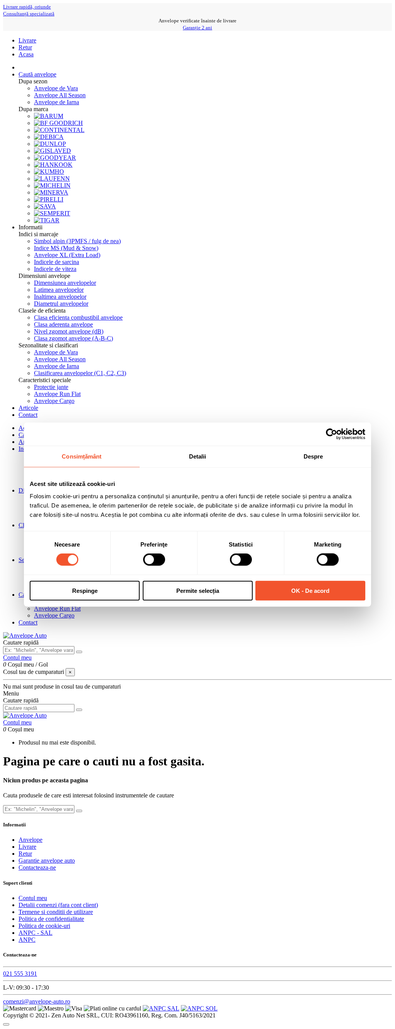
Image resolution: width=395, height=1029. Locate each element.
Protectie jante (51, 387)
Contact (28, 622)
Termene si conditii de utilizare (56, 912)
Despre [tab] (313, 456)
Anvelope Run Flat (57, 394)
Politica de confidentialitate (51, 919)
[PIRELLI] (48, 199)
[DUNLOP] (50, 143)
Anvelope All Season (60, 95)
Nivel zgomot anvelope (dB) (68, 331)
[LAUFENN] (52, 178)
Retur (25, 47)
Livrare (27, 40)
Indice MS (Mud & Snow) (66, 248)
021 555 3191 (20, 973)
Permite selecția (197, 590)
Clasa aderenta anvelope (63, 324)
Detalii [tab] (197, 456)
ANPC (27, 939)
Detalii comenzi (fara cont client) (58, 905)
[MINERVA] (51, 192)
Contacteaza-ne (37, 867)
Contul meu (33, 898)
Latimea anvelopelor (59, 289)
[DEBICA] (49, 137)
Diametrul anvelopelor (61, 303)
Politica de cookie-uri (44, 925)
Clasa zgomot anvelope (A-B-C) (73, 338)
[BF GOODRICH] (58, 123)
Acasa (26, 54)
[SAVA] (45, 206)
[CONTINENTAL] (59, 130)
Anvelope (30, 839)
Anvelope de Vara (56, 88)
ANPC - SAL (35, 932)
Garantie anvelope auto (47, 860)
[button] (30, 227)
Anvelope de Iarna (56, 102)
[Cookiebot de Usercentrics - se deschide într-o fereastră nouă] (331, 434)
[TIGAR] (46, 220)
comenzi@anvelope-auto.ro (36, 1001)
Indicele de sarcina (56, 262)
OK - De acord (310, 590)
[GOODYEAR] (55, 157)
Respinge (85, 590)
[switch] (154, 559)
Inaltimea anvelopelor (60, 296)
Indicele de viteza (55, 269)
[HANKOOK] (53, 164)
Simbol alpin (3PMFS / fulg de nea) (77, 241)
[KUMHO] (49, 171)
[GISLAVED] (52, 150)
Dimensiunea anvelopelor (65, 282)
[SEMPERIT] (52, 213)
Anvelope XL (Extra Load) (67, 255)
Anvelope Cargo (54, 401)
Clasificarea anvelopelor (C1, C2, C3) (80, 373)
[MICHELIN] (52, 185)
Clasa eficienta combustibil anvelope (78, 317)
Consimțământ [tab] (81, 456)
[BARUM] (48, 116)
